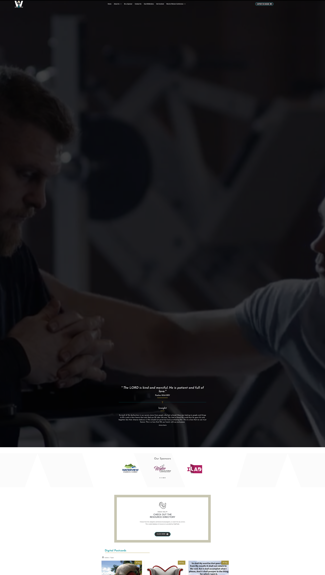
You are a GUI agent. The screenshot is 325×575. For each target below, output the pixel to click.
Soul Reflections (149, 4)
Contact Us (138, 4)
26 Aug (181, 562)
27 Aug (138, 562)
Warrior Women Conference (174, 4)
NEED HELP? (162, 512)
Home (109, 4)
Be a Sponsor (128, 4)
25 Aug (225, 562)
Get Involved (160, 4)
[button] (165, 477)
